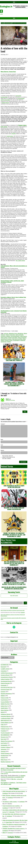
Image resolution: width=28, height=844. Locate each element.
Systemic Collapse (5, 747)
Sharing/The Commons (6, 741)
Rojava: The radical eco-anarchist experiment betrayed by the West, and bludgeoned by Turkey (14, 534)
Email (2, 445)
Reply (25, 411)
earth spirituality (19, 335)
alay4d (2, 768)
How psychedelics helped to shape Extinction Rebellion (14, 486)
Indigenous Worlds (5, 714)
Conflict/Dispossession (7, 673)
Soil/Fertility (4, 743)
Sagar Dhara (9, 822)
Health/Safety (4, 708)
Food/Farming (4, 700)
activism (6, 333)
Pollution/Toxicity (5, 728)
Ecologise (10, 832)
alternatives (20, 333)
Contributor (5, 793)
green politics (4, 337)
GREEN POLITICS (5, 704)
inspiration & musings (6, 339)
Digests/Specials (5, 683)
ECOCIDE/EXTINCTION (6, 687)
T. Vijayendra (11, 812)
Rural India (3, 739)
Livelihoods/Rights (5, 718)
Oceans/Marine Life (6, 722)
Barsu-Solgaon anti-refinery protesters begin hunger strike (12, 610)
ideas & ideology (22, 337)
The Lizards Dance (20, 260)
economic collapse (5, 336)
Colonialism (4, 671)
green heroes (23, 336)
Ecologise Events (5, 689)
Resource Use (4, 737)
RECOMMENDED (5, 735)
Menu (14, 2)
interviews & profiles (17, 339)
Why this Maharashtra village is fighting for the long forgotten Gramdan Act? (14, 563)
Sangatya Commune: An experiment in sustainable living (13, 776)
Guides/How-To (5, 706)
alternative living (13, 333)
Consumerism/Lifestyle (7, 677)
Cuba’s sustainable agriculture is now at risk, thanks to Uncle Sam (13, 769)
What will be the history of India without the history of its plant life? (14, 583)
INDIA (2, 712)
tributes (9, 341)
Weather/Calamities (6, 761)
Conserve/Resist (5, 675)
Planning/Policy (5, 726)
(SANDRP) (23, 612)
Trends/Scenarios (5, 753)
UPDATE (13, 133)
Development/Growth (6, 681)
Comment (3, 424)
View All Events (14, 595)
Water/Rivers (4, 759)
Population (3, 731)
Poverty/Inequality (5, 733)
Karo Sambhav (4, 782)
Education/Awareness (6, 693)
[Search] (25, 603)
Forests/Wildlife (5, 702)
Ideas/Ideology (5, 710)
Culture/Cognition (5, 679)
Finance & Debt (4, 697)
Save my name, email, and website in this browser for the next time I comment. (8, 457)
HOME (1, 14)
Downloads (3, 685)
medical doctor (5, 102)
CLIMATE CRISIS (5, 669)
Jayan (7, 399)
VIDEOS (3, 757)
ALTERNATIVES (8, 23)
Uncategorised (4, 755)
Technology (3, 749)
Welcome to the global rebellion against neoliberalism (14, 508)
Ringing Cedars (9, 340)
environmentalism (15, 336)
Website (2, 450)
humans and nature (12, 337)
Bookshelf (3, 666)
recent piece (10, 136)
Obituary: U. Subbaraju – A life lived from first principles (14, 359)
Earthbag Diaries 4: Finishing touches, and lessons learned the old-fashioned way (14, 383)
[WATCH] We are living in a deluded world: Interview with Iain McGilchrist (14, 588)
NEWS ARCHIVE (5, 720)
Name (2, 439)
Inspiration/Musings (6, 716)
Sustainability (16, 340)
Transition (3, 751)
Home (2, 23)
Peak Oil (3, 724)
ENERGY (3, 695)
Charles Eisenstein (10, 335)
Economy (3, 691)
